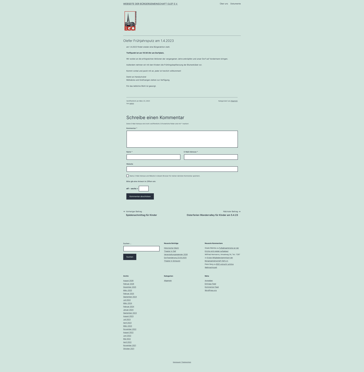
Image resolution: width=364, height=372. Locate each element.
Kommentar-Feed (212, 287)
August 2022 (128, 332)
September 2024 (130, 297)
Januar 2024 (128, 310)
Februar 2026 (128, 284)
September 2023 (130, 313)
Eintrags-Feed (210, 284)
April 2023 (127, 323)
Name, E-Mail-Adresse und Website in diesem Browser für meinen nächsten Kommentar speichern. (165, 176)
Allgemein (234, 101)
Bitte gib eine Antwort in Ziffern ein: (141, 181)
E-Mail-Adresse (191, 152)
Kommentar (131, 128)
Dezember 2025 (129, 287)
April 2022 (127, 342)
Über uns (224, 4)
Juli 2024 (127, 300)
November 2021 (129, 345)
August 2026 (128, 281)
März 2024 (127, 303)
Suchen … (127, 243)
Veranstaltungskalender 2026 (176, 254)
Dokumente (235, 4)
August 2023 (128, 316)
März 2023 (127, 326)
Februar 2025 (128, 294)
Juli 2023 (127, 319)
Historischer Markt (171, 248)
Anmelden (209, 281)
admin (132, 103)
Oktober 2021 (128, 349)
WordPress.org (211, 290)
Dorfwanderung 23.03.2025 (175, 258)
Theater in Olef (170, 251)
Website (129, 164)
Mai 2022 (127, 339)
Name (129, 152)
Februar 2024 (128, 307)
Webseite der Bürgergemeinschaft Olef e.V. (150, 3)
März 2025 (127, 290)
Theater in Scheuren (172, 261)
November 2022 (129, 329)
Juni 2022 (127, 336)
